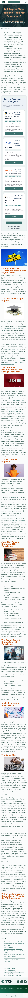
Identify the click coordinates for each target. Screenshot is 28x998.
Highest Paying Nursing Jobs (11, 973)
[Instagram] (21, 981)
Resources (11, 988)
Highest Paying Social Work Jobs (12, 975)
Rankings (3, 988)
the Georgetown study (14, 497)
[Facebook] (18, 981)
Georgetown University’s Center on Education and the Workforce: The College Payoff (15, 950)
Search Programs (14, 2)
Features (19, 988)
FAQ (26, 988)
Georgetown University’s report (17, 411)
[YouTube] (25, 981)
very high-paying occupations (17, 520)
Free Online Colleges (9, 970)
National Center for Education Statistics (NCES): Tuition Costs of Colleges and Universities (14, 959)
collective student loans (12, 349)
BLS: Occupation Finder (10, 947)
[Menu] (25, 2)
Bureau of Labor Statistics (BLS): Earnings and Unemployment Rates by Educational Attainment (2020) (15, 943)
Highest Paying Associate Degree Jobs (14, 972)
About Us (3, 990)
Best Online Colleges (9, 968)
